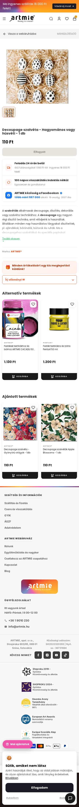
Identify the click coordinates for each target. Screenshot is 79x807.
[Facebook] (38, 655)
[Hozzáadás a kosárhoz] (20, 376)
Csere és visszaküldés (18, 509)
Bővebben (12, 778)
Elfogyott (39, 151)
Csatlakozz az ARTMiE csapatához (26, 558)
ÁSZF (7, 521)
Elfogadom (39, 788)
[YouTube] (56, 655)
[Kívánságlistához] (33, 304)
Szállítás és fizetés (16, 503)
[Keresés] (51, 19)
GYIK (7, 515)
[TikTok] (65, 655)
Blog (7, 570)
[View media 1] (8, 112)
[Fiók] (59, 19)
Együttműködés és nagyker (21, 552)
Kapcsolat (10, 564)
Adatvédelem (12, 527)
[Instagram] (47, 655)
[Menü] (4, 18)
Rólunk (8, 546)
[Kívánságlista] (67, 18)
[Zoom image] (37, 80)
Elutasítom (12, 797)
